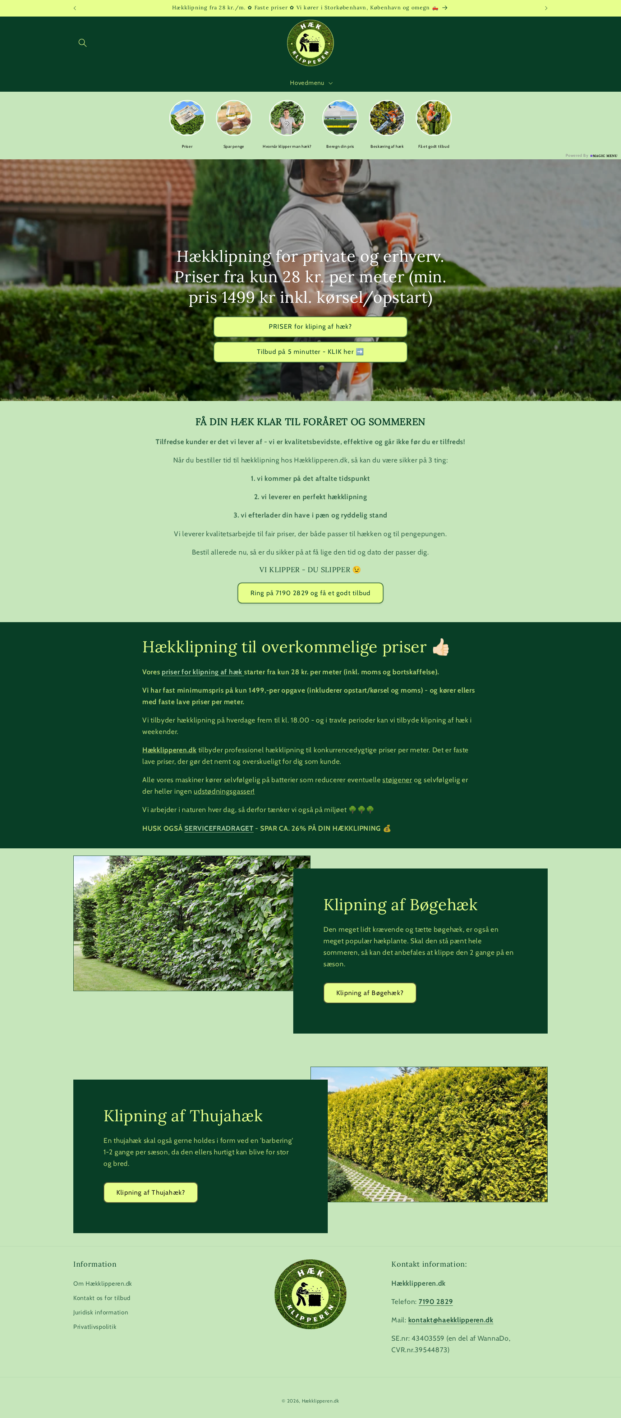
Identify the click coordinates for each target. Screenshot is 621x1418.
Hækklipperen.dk (321, 1401)
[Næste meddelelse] (546, 8)
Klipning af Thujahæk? (150, 1192)
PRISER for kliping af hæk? (310, 326)
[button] (82, 43)
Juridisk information (100, 1312)
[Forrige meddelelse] (75, 8)
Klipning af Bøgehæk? (370, 993)
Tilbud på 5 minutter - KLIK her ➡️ (310, 352)
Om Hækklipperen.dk (102, 1283)
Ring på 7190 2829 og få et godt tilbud (310, 593)
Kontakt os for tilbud (101, 1297)
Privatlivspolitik (94, 1326)
